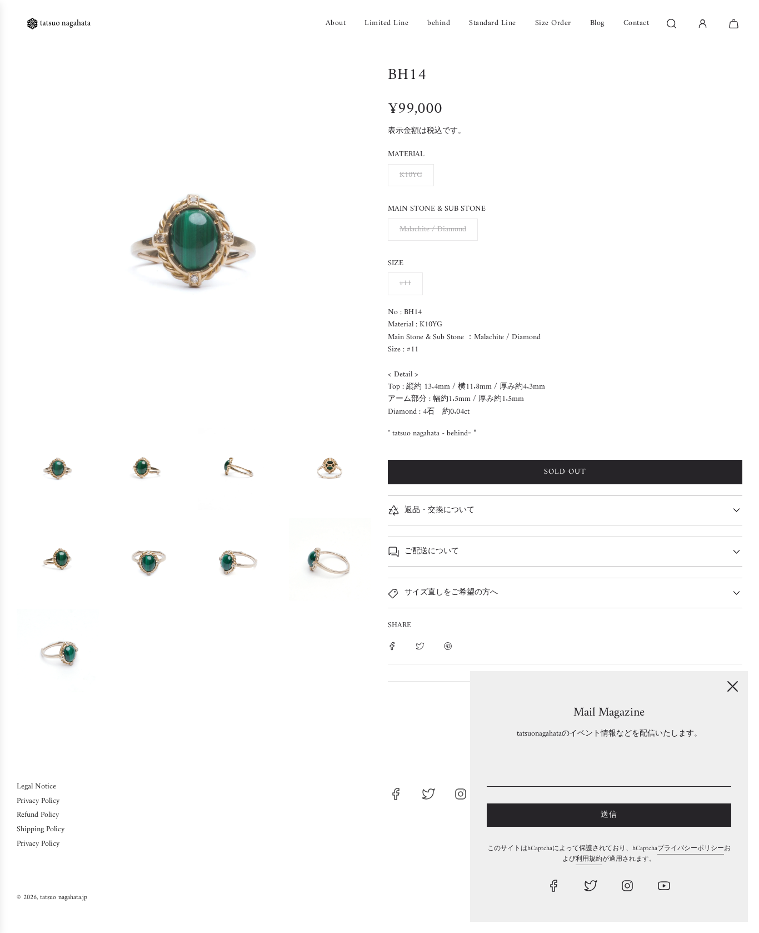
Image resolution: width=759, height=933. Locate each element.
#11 (405, 283)
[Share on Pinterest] (448, 646)
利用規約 (589, 859)
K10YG (411, 175)
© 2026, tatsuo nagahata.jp (52, 898)
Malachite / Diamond (433, 229)
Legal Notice (36, 786)
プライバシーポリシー (690, 849)
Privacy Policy (38, 801)
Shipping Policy (40, 829)
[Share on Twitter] (420, 646)
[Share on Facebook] (392, 646)
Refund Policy (38, 815)
